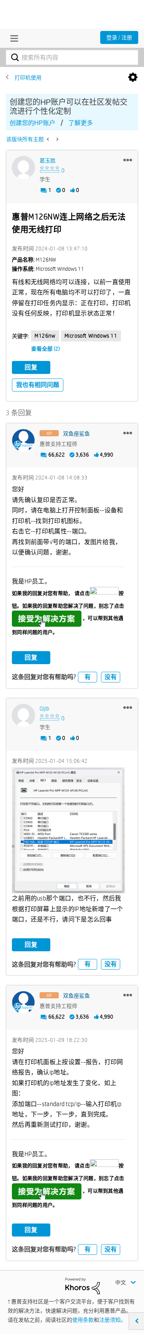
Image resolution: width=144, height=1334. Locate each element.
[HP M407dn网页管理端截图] (48, 139)
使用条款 (83, 1319)
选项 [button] (133, 78)
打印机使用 (28, 77)
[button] (127, 160)
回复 (31, 367)
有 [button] (87, 677)
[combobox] (72, 57)
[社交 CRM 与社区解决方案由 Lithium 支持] (82, 1285)
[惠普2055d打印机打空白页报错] (57, 139)
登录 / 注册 (119, 37)
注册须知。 (112, 1319)
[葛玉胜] (23, 167)
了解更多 (80, 123)
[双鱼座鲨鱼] (23, 440)
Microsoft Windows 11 (91, 335)
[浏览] (12, 38)
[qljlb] (23, 715)
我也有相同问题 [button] (37, 385)
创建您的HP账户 (32, 123)
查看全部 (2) (45, 348)
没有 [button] (110, 677)
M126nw (45, 335)
